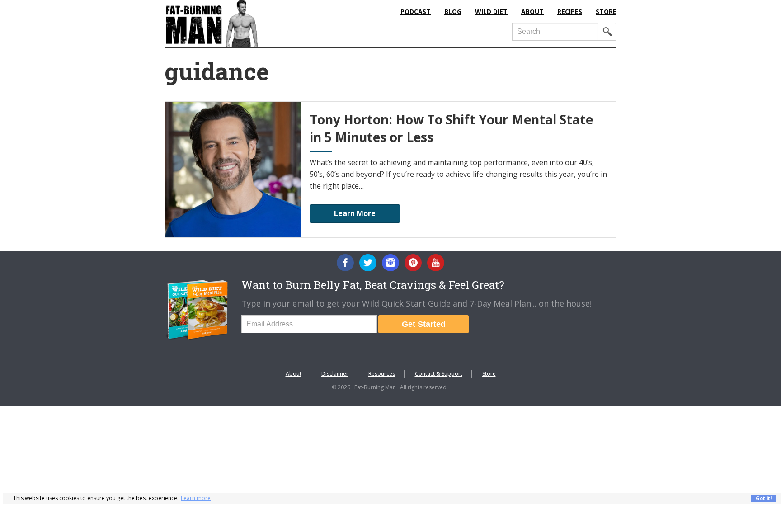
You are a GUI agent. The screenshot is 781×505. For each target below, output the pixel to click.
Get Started (424, 324)
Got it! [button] (764, 498)
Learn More (355, 213)
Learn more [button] (196, 498)
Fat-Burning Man (248, 23)
